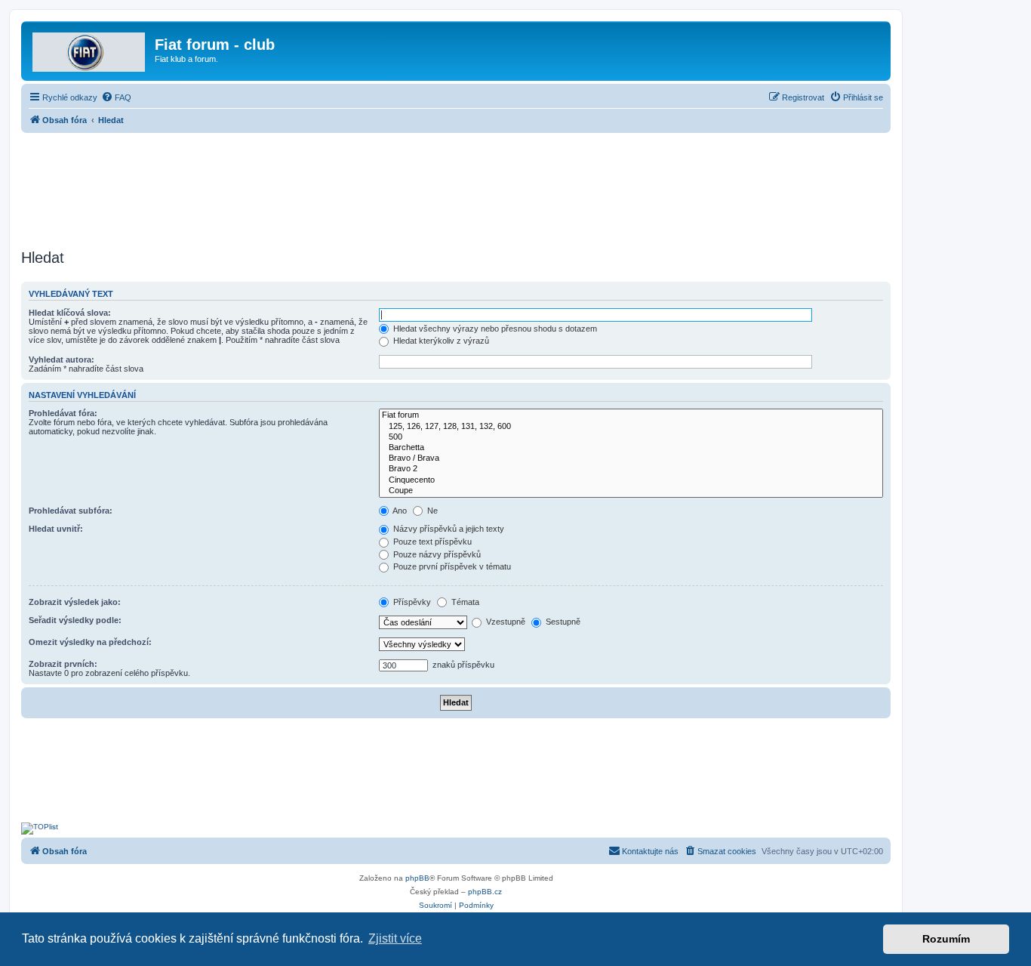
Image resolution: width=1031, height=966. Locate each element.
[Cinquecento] (631, 480)
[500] (631, 437)
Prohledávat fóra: (63, 413)
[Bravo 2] (631, 469)
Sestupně (561, 621)
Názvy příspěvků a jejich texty (447, 528)
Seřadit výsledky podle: (75, 620)
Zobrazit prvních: (63, 663)
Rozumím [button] (946, 939)
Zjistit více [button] (395, 938)
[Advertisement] (456, 187)
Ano (399, 510)
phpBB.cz (485, 891)
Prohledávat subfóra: (70, 510)
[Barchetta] (631, 448)
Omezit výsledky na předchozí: (90, 642)
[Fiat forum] (631, 415)
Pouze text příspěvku (431, 541)
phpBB (417, 878)
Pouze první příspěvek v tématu (451, 566)
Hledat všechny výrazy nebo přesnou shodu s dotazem (494, 328)
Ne (431, 510)
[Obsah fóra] (90, 49)
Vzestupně (504, 621)
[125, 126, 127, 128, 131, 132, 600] (631, 426)
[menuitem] (116, 97)
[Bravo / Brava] (631, 458)
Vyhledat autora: (61, 359)
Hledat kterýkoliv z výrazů (440, 340)
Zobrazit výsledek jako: (75, 601)
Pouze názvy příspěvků (436, 554)
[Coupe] (631, 491)
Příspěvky (411, 601)
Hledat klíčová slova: (70, 312)
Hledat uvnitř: (56, 528)
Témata (464, 601)
